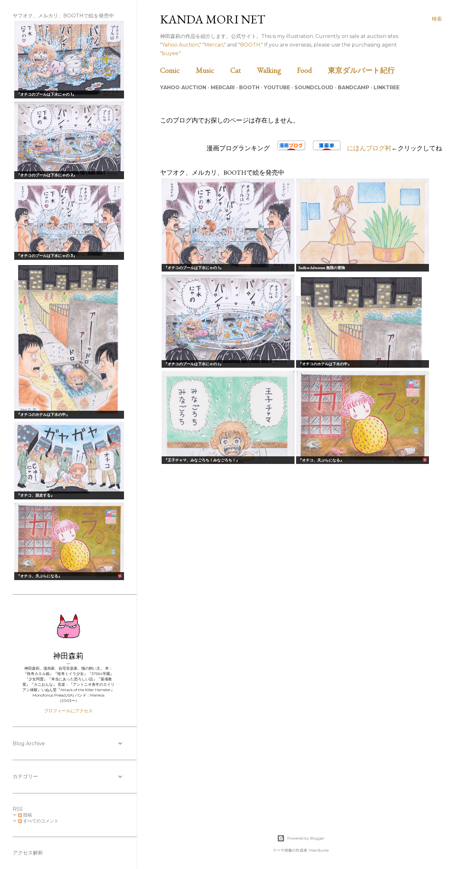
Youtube (277, 87)
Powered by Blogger (306, 838)
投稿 (27, 815)
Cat (243, 70)
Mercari (213, 45)
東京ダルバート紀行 (365, 70)
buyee (170, 53)
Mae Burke (319, 850)
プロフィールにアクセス (68, 711)
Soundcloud (313, 87)
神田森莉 (68, 656)
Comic (177, 70)
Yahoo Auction (180, 45)
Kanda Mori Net (212, 19)
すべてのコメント (40, 821)
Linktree (387, 87)
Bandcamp (353, 87)
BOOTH (250, 45)
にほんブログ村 (369, 148)
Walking (276, 70)
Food (311, 70)
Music (212, 70)
